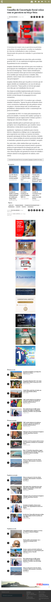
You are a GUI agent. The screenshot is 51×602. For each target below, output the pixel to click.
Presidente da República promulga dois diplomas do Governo (32, 372)
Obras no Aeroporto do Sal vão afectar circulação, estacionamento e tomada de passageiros (32, 461)
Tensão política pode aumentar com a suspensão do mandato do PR (31, 540)
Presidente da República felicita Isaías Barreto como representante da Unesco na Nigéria (32, 506)
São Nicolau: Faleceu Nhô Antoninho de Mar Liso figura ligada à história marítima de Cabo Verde (33, 516)
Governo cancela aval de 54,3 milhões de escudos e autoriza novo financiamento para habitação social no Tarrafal (33, 550)
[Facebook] (32, 17)
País (8, 7)
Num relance (42, 592)
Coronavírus (30, 206)
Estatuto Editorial (42, 595)
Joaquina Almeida (19, 205)
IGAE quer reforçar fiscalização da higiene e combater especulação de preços (33, 432)
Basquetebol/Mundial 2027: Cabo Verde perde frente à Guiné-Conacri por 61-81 (32, 381)
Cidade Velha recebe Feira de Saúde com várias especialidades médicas (32, 391)
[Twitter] (34, 17)
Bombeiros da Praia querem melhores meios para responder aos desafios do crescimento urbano (33, 442)
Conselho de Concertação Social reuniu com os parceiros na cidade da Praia (36, 195)
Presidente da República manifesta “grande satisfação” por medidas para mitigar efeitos (13, 195)
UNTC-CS (11, 205)
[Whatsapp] (37, 17)
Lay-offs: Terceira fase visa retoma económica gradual (13, 176)
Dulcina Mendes (13, 17)
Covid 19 (18, 206)
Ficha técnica (41, 593)
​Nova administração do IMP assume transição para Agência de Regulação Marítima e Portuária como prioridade (32, 410)
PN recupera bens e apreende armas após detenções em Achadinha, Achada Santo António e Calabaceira (32, 488)
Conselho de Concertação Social (32, 205)
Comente (30, 159)
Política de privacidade (43, 596)
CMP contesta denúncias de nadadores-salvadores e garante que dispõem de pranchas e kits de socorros (32, 401)
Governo (24, 206)
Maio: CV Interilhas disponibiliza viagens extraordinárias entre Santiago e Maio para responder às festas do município (33, 452)
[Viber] (37, 210)
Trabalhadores (11, 206)
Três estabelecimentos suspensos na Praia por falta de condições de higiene (32, 531)
